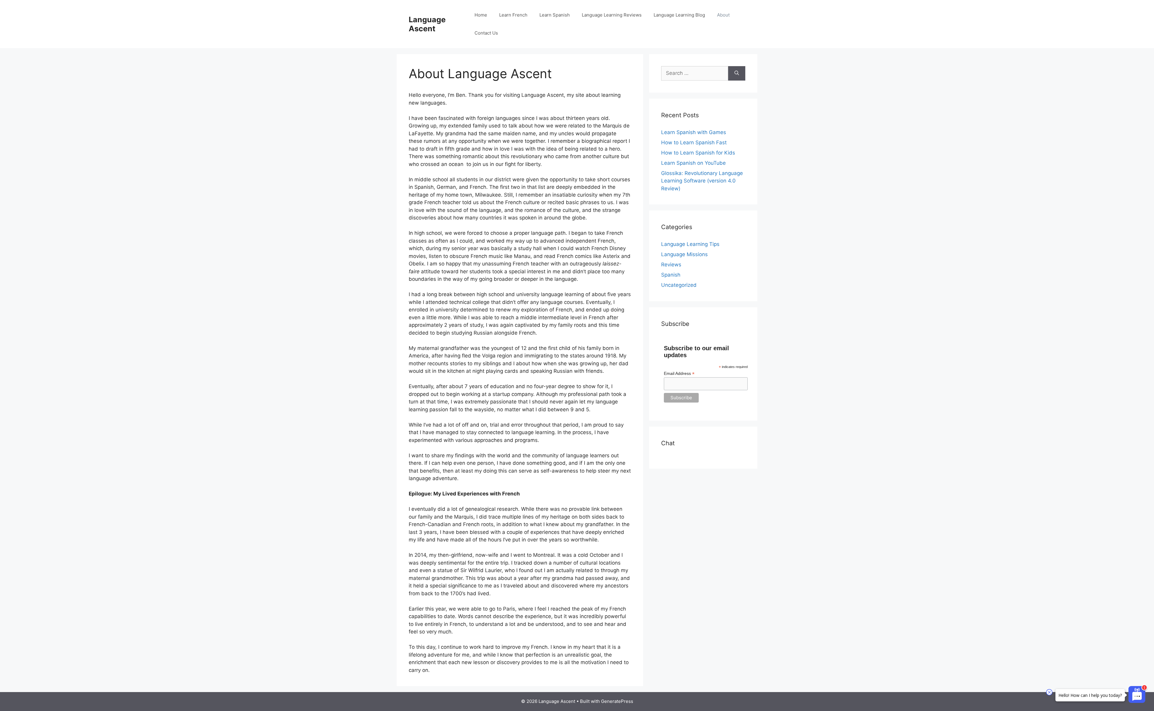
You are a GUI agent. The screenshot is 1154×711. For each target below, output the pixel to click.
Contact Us (486, 33)
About (723, 15)
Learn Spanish (554, 15)
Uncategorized (679, 285)
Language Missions (684, 254)
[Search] (736, 73)
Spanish (670, 275)
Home (481, 15)
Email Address (679, 373)
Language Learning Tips (690, 244)
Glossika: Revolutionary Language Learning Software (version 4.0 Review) (702, 181)
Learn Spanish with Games (693, 132)
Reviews (671, 265)
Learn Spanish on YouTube (693, 163)
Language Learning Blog (679, 15)
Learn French (513, 15)
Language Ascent (427, 24)
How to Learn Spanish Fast (694, 142)
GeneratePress (617, 701)
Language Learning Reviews (612, 15)
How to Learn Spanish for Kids (698, 153)
